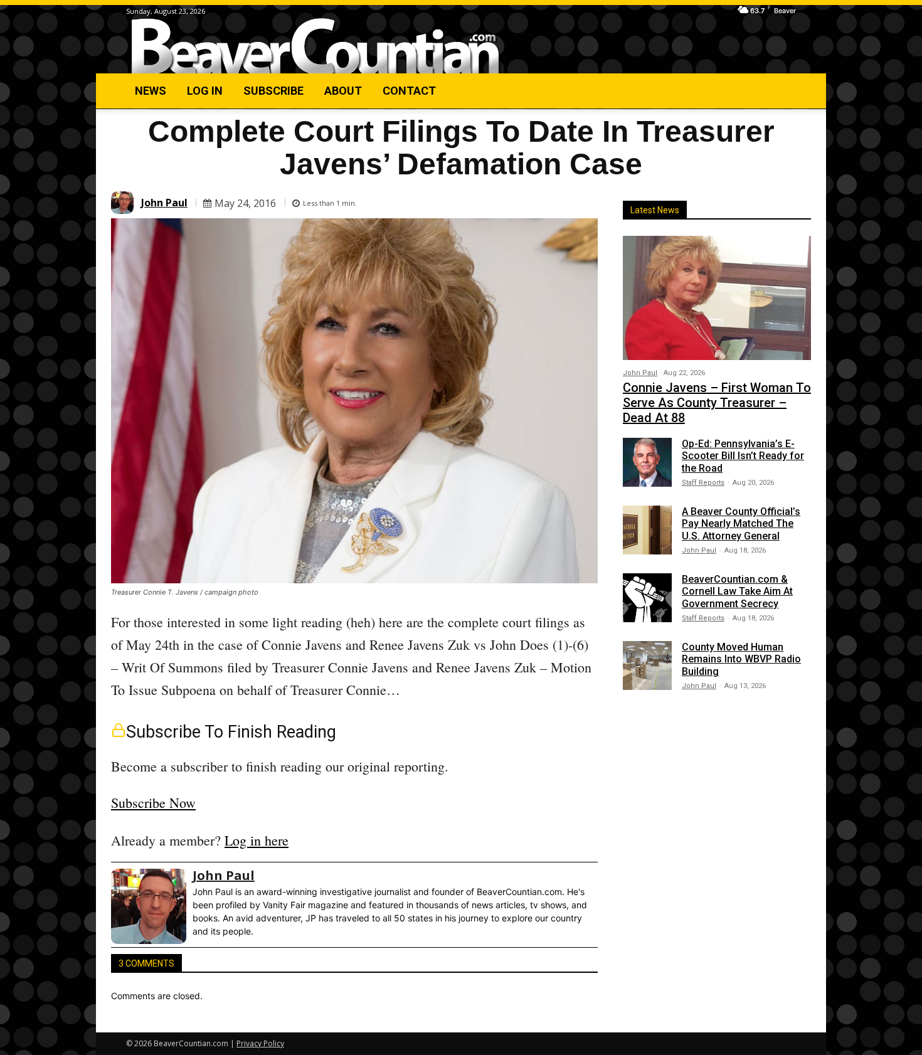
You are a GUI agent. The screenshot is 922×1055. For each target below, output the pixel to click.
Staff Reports (703, 483)
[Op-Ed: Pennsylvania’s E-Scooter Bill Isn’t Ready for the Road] (647, 462)
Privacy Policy (260, 1043)
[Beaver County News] (315, 46)
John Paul (164, 203)
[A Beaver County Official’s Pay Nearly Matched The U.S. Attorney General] (647, 530)
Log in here (257, 840)
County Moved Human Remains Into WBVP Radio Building (741, 659)
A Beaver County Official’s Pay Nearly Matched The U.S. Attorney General (741, 523)
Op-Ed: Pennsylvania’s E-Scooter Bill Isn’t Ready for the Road (743, 456)
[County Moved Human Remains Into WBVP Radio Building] (647, 665)
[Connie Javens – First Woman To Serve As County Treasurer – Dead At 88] (717, 298)
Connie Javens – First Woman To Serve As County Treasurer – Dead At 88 (717, 402)
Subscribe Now (153, 802)
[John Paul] (124, 202)
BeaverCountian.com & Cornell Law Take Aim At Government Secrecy (737, 591)
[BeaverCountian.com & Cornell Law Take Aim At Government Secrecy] (647, 597)
